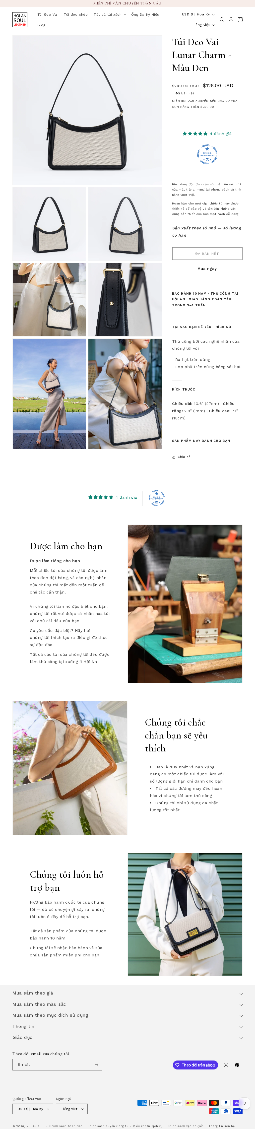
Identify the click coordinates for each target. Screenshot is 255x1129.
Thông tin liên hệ (222, 1126)
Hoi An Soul (35, 1126)
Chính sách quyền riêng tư (107, 1126)
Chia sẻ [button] (184, 457)
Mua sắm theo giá (32, 993)
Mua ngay (207, 268)
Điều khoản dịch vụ (148, 1126)
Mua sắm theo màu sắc (39, 1004)
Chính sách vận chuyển (186, 1126)
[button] (109, 14)
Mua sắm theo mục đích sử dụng (50, 1015)
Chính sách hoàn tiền (65, 1126)
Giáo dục (22, 1037)
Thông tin (23, 1026)
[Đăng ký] (96, 1064)
